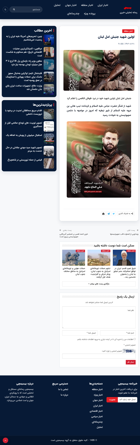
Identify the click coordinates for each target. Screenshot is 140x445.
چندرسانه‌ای (73, 14)
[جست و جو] (14, 9)
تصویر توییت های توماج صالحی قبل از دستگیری (23, 124)
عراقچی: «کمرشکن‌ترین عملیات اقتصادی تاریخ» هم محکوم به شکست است (24, 52)
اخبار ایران (103, 5)
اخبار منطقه (87, 5)
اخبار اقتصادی (96, 411)
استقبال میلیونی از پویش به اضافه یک (24, 135)
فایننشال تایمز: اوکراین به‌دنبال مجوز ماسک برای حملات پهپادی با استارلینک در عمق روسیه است (24, 77)
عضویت (112, 399)
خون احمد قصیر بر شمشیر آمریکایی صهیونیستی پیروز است (73, 235)
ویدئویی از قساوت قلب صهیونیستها (124, 234)
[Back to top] (5, 440)
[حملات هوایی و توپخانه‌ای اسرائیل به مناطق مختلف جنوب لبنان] (73, 258)
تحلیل (57, 5)
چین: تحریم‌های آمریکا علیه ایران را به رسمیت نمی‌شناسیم (24, 38)
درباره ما (64, 395)
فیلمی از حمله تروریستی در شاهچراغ (25, 160)
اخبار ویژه (98, 395)
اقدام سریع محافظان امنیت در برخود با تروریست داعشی (23, 112)
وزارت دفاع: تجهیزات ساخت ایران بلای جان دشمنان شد (23, 87)
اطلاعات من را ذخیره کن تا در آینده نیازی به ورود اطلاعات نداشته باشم (105, 339)
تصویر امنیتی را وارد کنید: (112, 351)
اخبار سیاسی (97, 416)
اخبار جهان (70, 5)
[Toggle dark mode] (5, 9)
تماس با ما (63, 389)
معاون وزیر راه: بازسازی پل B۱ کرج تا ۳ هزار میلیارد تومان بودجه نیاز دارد (24, 62)
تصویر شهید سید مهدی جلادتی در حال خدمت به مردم (24, 149)
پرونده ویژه (89, 14)
